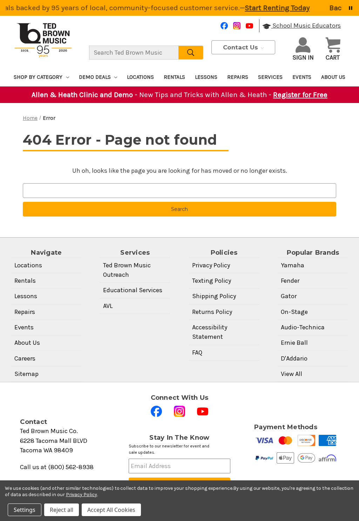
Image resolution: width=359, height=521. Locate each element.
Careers (24, 358)
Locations (140, 77)
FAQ (197, 352)
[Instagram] (237, 25)
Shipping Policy (214, 296)
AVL (108, 306)
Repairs (237, 77)
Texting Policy (211, 281)
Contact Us (241, 47)
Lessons (206, 77)
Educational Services (132, 290)
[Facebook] (224, 25)
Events (301, 77)
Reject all (61, 510)
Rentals (174, 77)
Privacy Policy (211, 265)
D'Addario (294, 358)
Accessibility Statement (209, 332)
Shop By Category (38, 77)
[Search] (190, 53)
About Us (333, 77)
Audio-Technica (303, 327)
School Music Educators (306, 25)
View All (291, 374)
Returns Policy (212, 312)
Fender (290, 281)
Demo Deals (95, 77)
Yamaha (292, 265)
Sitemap (26, 374)
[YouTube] (249, 25)
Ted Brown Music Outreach (127, 270)
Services (270, 77)
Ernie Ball (294, 343)
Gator (289, 296)
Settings (24, 510)
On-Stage (294, 312)
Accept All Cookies (111, 510)
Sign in (303, 57)
